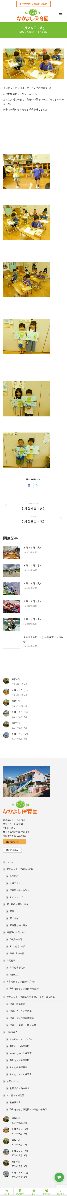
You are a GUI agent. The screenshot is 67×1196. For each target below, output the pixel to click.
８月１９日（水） (32, 565)
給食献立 (14, 974)
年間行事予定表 (17, 967)
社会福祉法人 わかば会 (21, 1039)
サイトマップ (16, 897)
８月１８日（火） (32, 583)
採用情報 (47, 1194)
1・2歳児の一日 (17, 946)
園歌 (12, 911)
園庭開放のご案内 (18, 925)
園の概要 (20, 1194)
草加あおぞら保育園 (19, 1060)
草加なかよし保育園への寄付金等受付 (28, 1109)
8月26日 (16, 679)
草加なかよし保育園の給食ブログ (26, 988)
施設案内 (14, 876)
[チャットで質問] (59, 1177)
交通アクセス (16, 883)
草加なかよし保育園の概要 (20, 869)
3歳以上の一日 (17, 953)
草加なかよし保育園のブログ (21, 981)
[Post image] (11, 552)
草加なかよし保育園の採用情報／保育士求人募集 (31, 997)
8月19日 (16, 723)
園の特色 (14, 918)
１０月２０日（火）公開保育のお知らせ (43, 639)
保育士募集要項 (17, 1004)
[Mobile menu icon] (60, 15)
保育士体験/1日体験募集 (22, 1018)
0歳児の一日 (16, 939)
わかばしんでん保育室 (21, 1074)
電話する (60, 1194)
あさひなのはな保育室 (21, 1053)
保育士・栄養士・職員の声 (23, 1025)
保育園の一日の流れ (16, 932)
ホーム (10, 862)
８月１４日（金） (32, 619)
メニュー (33, 1194)
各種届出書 (15, 1102)
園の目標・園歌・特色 (18, 904)
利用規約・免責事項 (19, 1088)
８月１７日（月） (32, 601)
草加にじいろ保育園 (19, 1046)
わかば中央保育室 (18, 1067)
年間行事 (11, 960)
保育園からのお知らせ (21, 890)
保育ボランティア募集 (21, 1011)
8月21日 (16, 701)
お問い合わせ (13, 1081)
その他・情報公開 (15, 1095)
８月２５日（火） (32, 547)
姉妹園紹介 (12, 1032)
